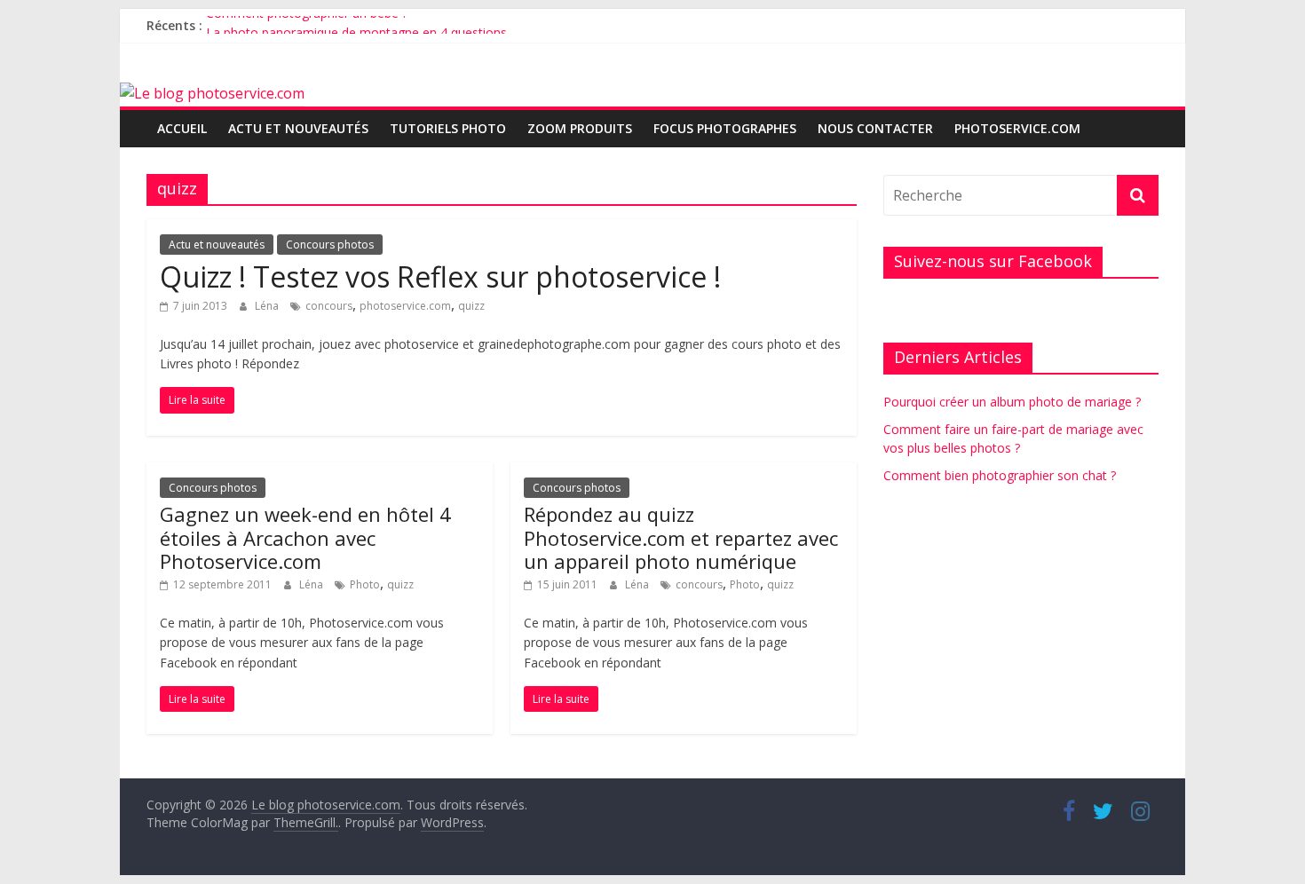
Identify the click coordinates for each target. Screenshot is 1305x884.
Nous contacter (875, 128)
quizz (471, 305)
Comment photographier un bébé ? (306, 20)
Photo (365, 584)
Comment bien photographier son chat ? (999, 475)
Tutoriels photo (448, 128)
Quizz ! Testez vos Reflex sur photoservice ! (440, 276)
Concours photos (330, 244)
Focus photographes (724, 128)
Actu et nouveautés (298, 128)
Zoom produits (579, 128)
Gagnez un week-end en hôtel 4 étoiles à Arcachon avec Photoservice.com (305, 537)
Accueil (182, 128)
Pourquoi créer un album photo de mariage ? (1012, 401)
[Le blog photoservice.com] (212, 93)
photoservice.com (1017, 128)
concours (328, 305)
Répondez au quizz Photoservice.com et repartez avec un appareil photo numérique (681, 537)
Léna (268, 305)
